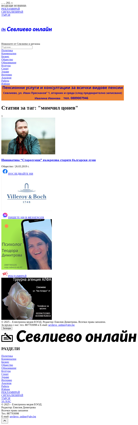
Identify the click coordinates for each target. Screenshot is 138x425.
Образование (8, 62)
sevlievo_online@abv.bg (61, 325)
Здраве (5, 71)
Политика (7, 50)
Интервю (6, 74)
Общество (7, 59)
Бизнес (5, 56)
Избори (5, 83)
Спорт (5, 68)
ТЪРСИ (5, 14)
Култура (6, 65)
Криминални (8, 53)
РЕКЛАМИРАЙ (10, 8)
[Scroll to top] (4, 421)
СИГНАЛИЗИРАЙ (12, 11)
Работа (5, 80)
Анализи (6, 77)
